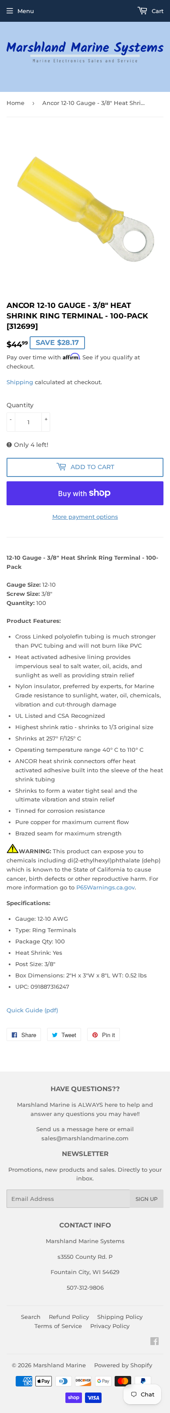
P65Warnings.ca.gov (105, 887)
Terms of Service (58, 1325)
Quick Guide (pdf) (32, 1010)
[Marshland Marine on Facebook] (154, 1342)
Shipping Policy (120, 1316)
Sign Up (147, 1199)
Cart (156, 10)
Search (31, 1316)
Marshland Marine (59, 1365)
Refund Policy (69, 1316)
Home (15, 102)
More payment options (85, 516)
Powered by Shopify (123, 1365)
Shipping (20, 382)
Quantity (20, 405)
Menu (25, 10)
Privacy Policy (109, 1325)
